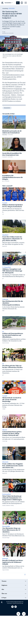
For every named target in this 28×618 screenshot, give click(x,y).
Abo (18, 3)
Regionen (4, 585)
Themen (4, 581)
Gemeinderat (7, 108)
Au (3, 181)
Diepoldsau (4, 134)
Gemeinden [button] (8, 2)
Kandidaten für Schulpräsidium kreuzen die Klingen (12, 177)
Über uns (4, 593)
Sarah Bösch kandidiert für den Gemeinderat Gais (12, 154)
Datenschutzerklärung (18, 603)
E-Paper (4, 597)
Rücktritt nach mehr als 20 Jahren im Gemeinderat (11, 132)
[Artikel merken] (18, 614)
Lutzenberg (5, 8)
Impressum (9, 603)
